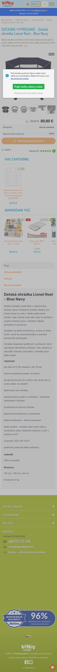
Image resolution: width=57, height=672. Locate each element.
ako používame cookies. (20, 78)
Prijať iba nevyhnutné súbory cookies (28, 93)
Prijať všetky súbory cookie (28, 86)
